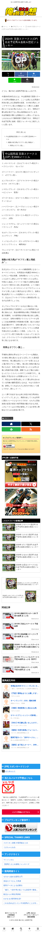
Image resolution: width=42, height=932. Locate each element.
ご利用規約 (11, 915)
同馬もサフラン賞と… (17, 145)
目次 (18, 132)
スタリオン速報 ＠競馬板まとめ (15, 843)
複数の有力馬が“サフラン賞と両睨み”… (21, 142)
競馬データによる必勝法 (12, 885)
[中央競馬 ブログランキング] (9, 446)
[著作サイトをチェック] (11, 424)
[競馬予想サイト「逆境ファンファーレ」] (21, 502)
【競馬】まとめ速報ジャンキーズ (16, 864)
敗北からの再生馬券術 (12, 894)
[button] (27, 80)
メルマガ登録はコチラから (21, 812)
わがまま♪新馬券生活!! (12, 898)
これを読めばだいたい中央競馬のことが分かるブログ (21, 903)
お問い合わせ (31, 913)
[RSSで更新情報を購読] (30, 429)
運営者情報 (31, 917)
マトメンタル (8, 859)
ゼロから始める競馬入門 (12, 876)
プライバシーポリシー (31, 915)
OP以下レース (8, 418)
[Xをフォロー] (30, 424)
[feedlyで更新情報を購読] (11, 429)
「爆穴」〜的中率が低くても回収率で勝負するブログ (21, 889)
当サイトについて (11, 913)
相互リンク (11, 917)
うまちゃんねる (9, 847)
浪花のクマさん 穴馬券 (12, 881)
